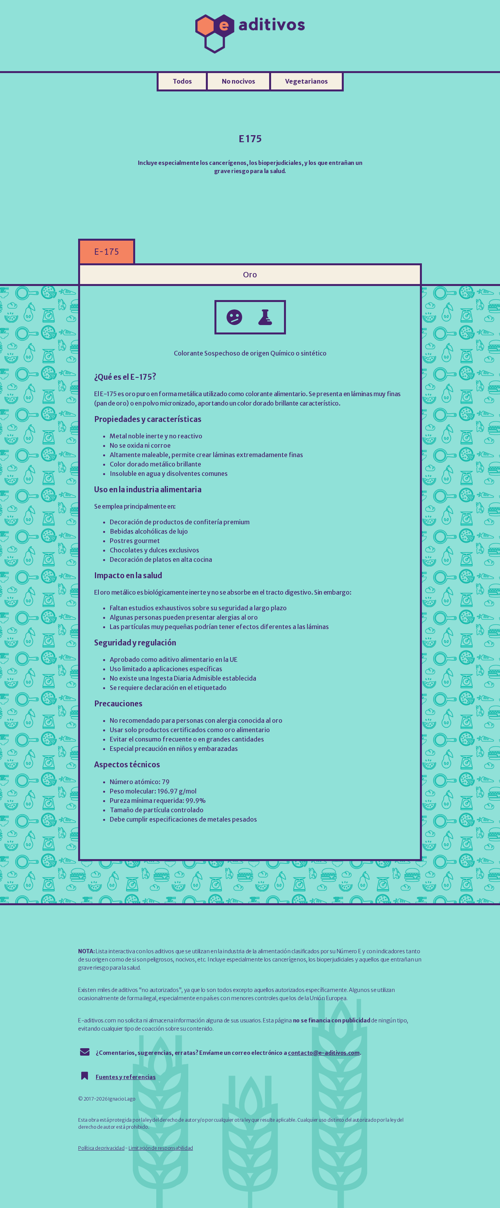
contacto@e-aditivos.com (324, 1052)
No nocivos (238, 81)
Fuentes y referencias (125, 1077)
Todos (182, 81)
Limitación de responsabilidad (161, 1148)
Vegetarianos (306, 81)
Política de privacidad (101, 1148)
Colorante (188, 353)
